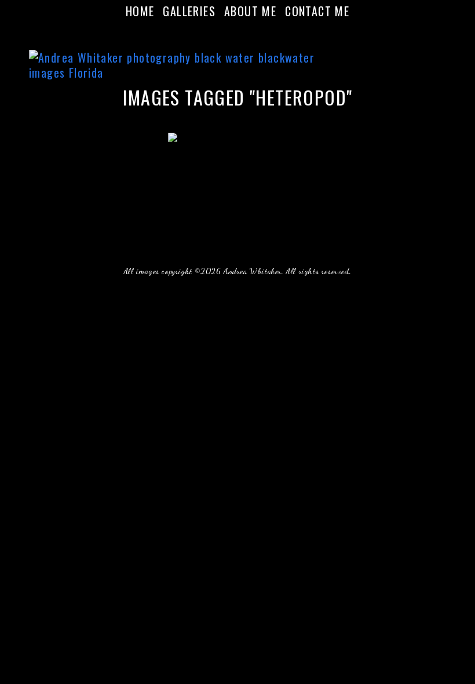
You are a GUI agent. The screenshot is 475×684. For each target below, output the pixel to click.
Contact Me (317, 11)
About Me (250, 11)
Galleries (189, 11)
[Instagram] (244, 31)
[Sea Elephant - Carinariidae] (237, 179)
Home (140, 11)
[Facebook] (230, 31)
